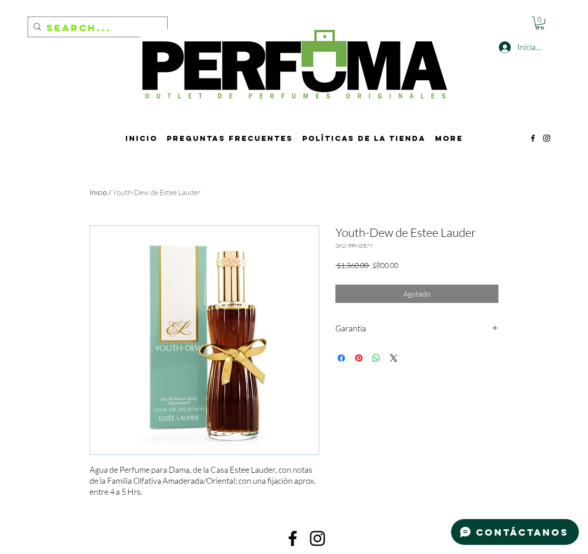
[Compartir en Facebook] (341, 358)
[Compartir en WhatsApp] (376, 358)
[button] (540, 23)
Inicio (98, 192)
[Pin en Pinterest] (358, 358)
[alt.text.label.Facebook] (532, 138)
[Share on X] (393, 358)
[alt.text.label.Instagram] (546, 138)
